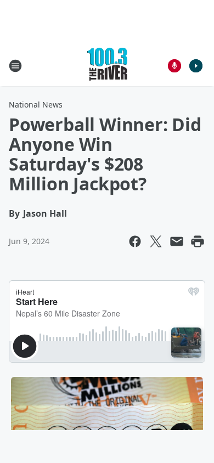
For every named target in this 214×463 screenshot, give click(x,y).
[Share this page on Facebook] (135, 241)
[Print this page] (197, 241)
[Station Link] (107, 65)
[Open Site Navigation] (15, 65)
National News (36, 104)
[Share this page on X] (156, 241)
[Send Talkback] (174, 65)
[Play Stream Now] (195, 65)
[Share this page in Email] (176, 241)
